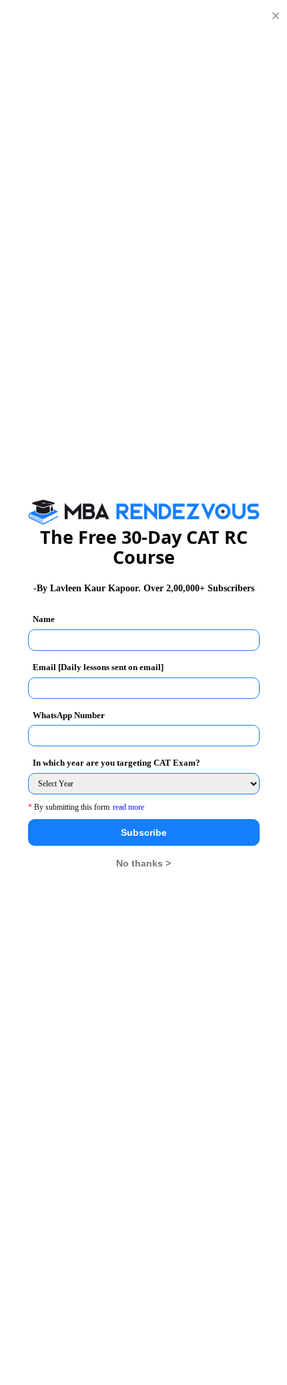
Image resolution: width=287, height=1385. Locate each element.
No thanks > (143, 863)
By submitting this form (68, 807)
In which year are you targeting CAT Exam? (116, 763)
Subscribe (144, 832)
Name (44, 619)
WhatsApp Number (69, 715)
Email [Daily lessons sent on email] (98, 667)
